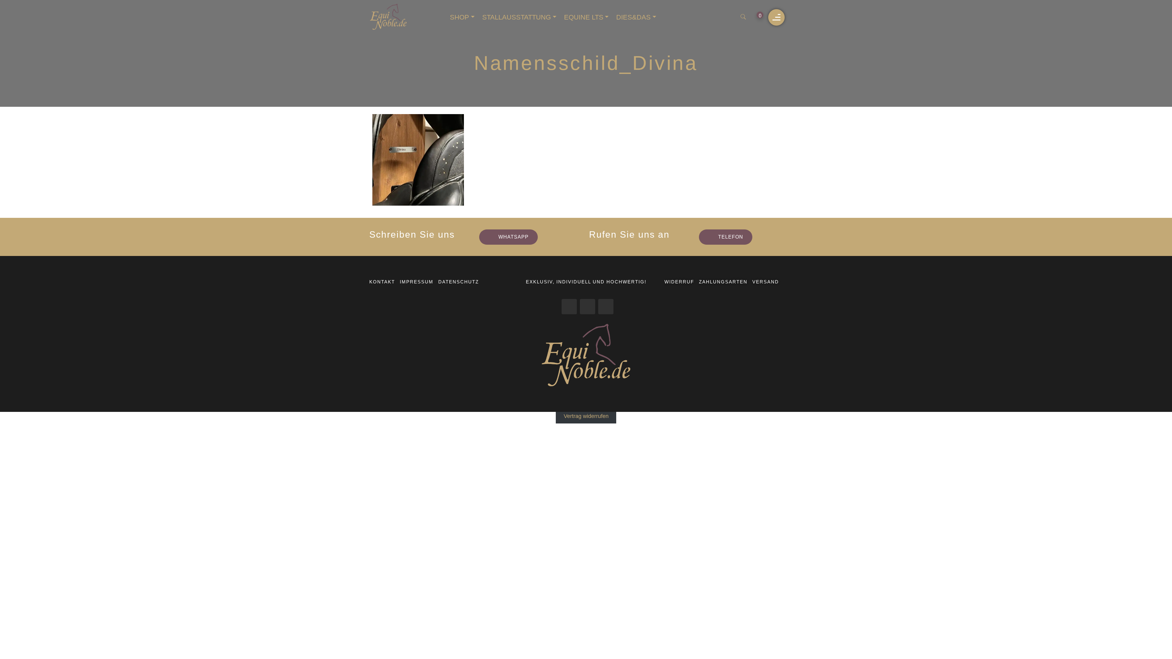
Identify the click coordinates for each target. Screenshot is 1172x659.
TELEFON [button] (730, 236)
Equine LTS (583, 17)
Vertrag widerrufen (586, 416)
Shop (459, 17)
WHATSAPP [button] (513, 236)
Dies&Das (633, 17)
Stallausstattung (516, 17)
